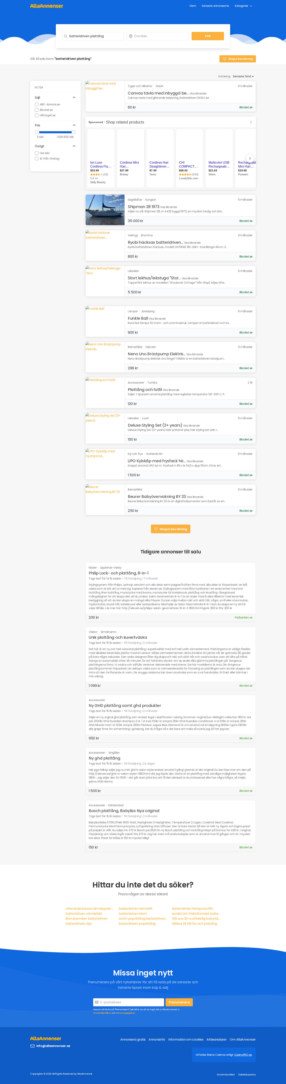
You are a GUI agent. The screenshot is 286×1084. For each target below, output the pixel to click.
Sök (208, 36)
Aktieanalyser (216, 1039)
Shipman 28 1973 (143, 206)
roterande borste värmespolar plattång (90, 908)
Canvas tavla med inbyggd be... (158, 93)
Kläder (93, 568)
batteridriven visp (79, 923)
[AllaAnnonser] (46, 6)
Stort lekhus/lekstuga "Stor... (154, 278)
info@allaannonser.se (53, 1046)
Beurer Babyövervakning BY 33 (157, 496)
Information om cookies (185, 1039)
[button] (55, 97)
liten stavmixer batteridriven (86, 918)
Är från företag (49, 158)
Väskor (93, 632)
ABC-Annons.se (50, 104)
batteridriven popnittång (137, 923)
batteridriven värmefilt (135, 908)
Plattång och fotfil (145, 389)
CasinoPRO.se (243, 1055)
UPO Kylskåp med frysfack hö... (157, 461)
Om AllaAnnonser (243, 1039)
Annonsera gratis (133, 1039)
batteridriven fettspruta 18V (192, 908)
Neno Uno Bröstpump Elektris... (156, 354)
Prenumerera (179, 1002)
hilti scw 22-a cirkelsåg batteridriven (196, 918)
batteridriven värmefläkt (84, 913)
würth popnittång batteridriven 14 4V (143, 918)
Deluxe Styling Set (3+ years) (155, 425)
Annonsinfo (157, 1039)
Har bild (44, 153)
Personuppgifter (125, 1012)
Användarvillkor (102, 1012)
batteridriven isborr (133, 913)
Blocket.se (46, 110)
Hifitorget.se (47, 115)
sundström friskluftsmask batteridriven (196, 913)
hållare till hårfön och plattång (194, 923)
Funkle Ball (138, 318)
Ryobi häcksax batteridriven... (155, 242)
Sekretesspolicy (247, 1074)
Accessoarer (97, 700)
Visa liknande (198, 93)
